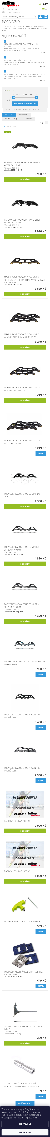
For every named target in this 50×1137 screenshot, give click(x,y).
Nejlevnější (23, 115)
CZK (43, 9)
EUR (46, 9)
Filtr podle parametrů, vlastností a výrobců (24, 110)
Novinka (28, 95)
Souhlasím (25, 1132)
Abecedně (28, 119)
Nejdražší (8, 115)
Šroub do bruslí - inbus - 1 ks (18, 60)
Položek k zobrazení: (25, 103)
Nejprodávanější (11, 119)
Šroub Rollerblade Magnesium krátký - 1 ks (25, 74)
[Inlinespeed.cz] (11, 3)
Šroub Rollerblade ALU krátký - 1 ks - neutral (22, 45)
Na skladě (10, 90)
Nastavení (25, 1124)
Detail (41, 453)
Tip (37, 95)
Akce (18, 95)
